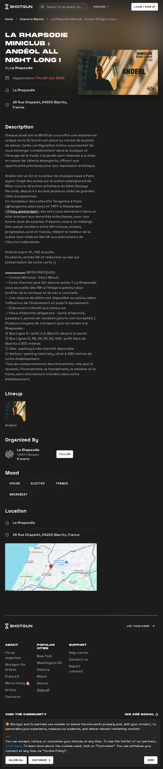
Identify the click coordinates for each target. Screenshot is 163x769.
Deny (151, 760)
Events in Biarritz (32, 19)
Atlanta (43, 669)
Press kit (12, 676)
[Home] (18, 6)
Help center (79, 652)
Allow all (16, 760)
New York (44, 656)
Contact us (78, 659)
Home (9, 19)
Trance (61, 483)
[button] (64, 454)
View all (43, 690)
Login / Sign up (144, 6)
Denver (43, 683)
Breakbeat (19, 494)
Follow (64, 454)
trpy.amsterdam (23, 211)
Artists (10, 690)
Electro (38, 483)
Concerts (12, 696)
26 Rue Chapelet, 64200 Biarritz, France (46, 534)
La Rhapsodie (21, 68)
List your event (138, 626)
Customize (39, 760)
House (15, 483)
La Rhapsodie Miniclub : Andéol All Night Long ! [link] (84, 19)
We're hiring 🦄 (17, 683)
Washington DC (49, 663)
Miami (42, 676)
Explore (99, 6)
